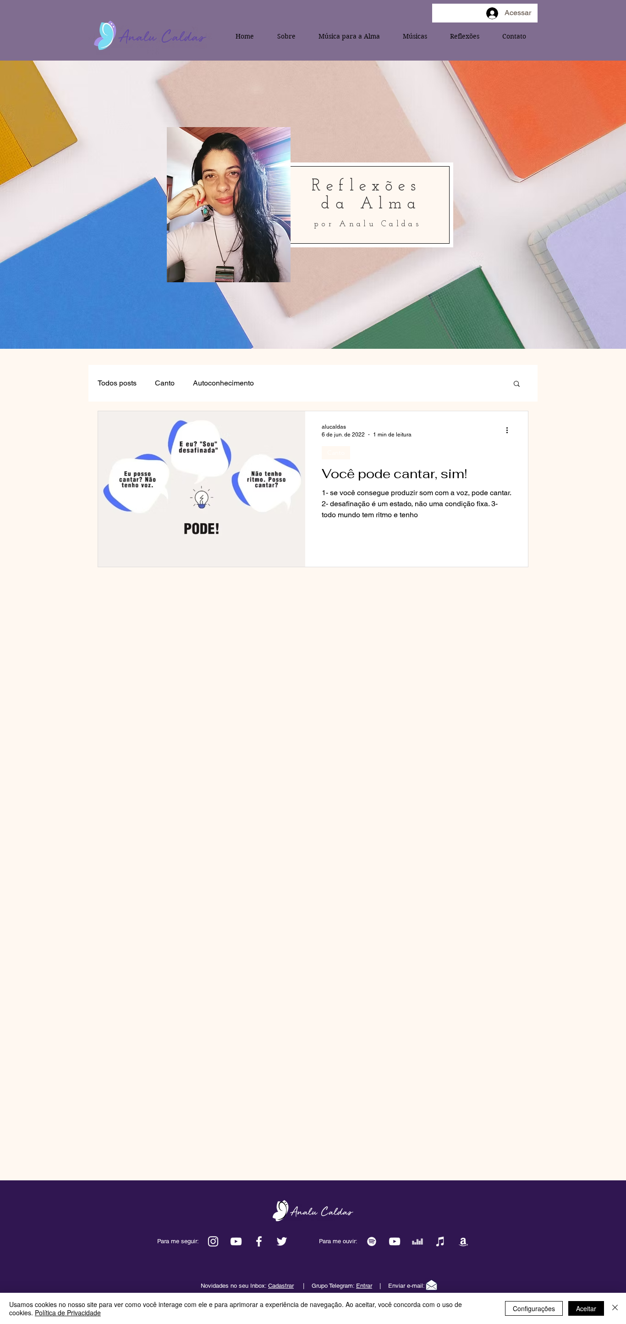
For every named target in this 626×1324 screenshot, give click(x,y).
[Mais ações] (510, 430)
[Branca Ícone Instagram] (213, 1241)
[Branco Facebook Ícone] (259, 1241)
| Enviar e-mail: (390, 1285)
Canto (165, 383)
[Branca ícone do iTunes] (440, 1241)
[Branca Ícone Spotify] (372, 1241)
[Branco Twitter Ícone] (282, 1241)
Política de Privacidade (68, 1312)
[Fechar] (615, 1308)
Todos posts (117, 383)
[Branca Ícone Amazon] (463, 1241)
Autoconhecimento (223, 383)
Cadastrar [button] (281, 1285)
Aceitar (586, 1308)
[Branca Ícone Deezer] (417, 1241)
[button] (516, 384)
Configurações (534, 1308)
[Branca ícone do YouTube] (236, 1241)
